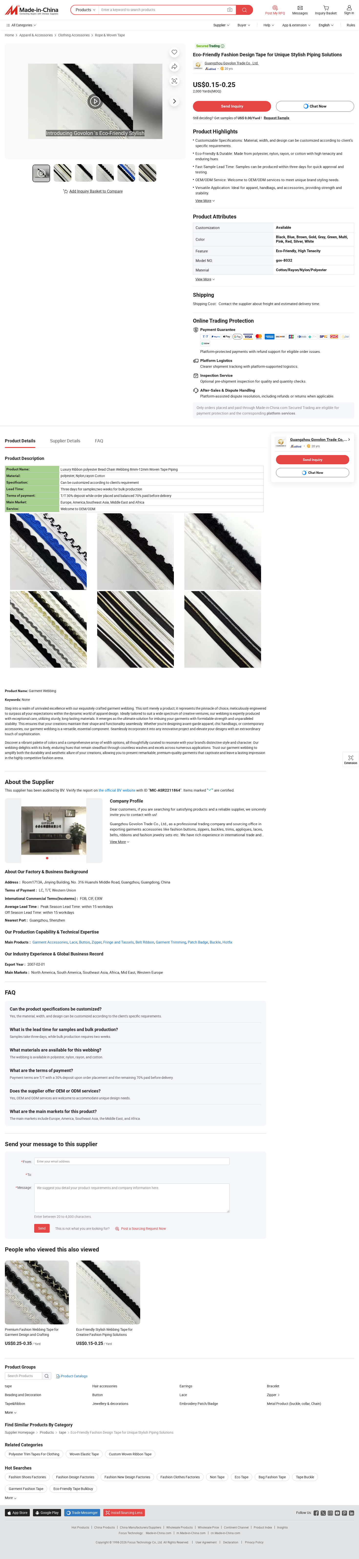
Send (42, 1228)
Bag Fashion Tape (272, 1477)
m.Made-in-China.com (191, 1533)
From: (27, 1161)
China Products (104, 1527)
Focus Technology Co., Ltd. (145, 1542)
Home (9, 35)
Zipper (97, 942)
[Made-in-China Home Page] (31, 10)
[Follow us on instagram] (330, 1512)
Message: (24, 1187)
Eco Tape (241, 1477)
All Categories (21, 25)
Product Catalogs (73, 1376)
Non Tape (217, 1477)
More (9, 1497)
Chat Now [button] (318, 106)
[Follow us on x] (323, 1512)
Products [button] (83, 9)
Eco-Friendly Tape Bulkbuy (73, 1488)
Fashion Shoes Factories (27, 1477)
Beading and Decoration (23, 1394)
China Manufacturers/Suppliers (140, 1527)
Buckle (215, 942)
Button (84, 942)
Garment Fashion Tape (26, 1488)
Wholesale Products (179, 1527)
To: (29, 1174)
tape (8, 1386)
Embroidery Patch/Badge (199, 1403)
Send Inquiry (232, 106)
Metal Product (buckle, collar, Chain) (294, 1403)
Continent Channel (236, 1527)
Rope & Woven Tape (110, 35)
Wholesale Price (208, 1527)
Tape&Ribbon (15, 1403)
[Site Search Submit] (244, 10)
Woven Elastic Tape (84, 1454)
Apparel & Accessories (36, 35)
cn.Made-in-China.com (225, 1533)
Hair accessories (104, 1386)
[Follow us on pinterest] (344, 1512)
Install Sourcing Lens (126, 1512)
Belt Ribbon (145, 942)
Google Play (47, 1512)
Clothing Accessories (74, 35)
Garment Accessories (50, 942)
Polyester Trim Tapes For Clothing (34, 1454)
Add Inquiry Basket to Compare (96, 191)
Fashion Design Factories (75, 1477)
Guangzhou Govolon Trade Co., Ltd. (232, 63)
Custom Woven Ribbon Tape (130, 1454)
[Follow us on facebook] (316, 1512)
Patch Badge (198, 942)
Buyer (242, 25)
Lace (73, 942)
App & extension (294, 25)
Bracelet (273, 1386)
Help (267, 25)
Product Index (263, 1527)
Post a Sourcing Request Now (140, 1228)
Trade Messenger (82, 1512)
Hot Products (80, 1527)
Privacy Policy (254, 1542)
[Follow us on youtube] (337, 1512)
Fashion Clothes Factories (180, 1477)
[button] (229, 10)
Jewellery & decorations (110, 1403)
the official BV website (117, 790)
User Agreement (206, 1542)
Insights (282, 1527)
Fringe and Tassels (118, 942)
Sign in (349, 12)
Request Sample (276, 118)
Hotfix (227, 942)
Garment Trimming (171, 942)
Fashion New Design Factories (127, 1477)
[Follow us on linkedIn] (351, 1512)
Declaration (230, 1542)
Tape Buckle (305, 1477)
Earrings (186, 1386)
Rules (351, 25)
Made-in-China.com (158, 1533)
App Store (17, 1512)
